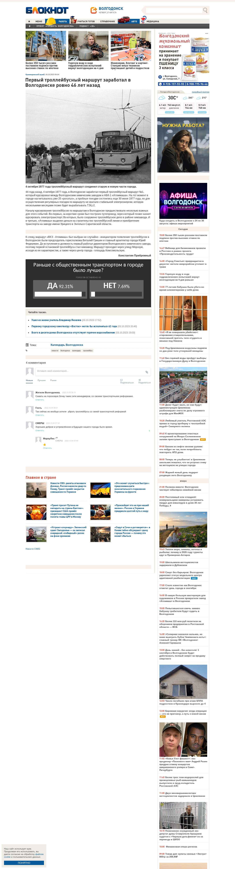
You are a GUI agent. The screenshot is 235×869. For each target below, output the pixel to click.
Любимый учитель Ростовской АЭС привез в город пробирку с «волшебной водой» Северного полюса (182, 423)
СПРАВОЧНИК (107, 21)
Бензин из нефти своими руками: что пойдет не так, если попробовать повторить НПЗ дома (181, 449)
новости (55, 351)
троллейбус (88, 351)
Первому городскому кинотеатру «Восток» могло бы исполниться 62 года (74, 326)
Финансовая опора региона (181, 846)
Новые (29, 380)
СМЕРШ (59, 440)
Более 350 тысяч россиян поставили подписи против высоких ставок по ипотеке (183, 238)
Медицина (153, 21)
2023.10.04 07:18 (52, 423)
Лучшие (42, 380)
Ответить (39, 399)
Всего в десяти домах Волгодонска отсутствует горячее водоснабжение (73, 332)
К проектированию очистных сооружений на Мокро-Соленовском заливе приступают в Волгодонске (180, 436)
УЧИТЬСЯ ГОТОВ (86, 21)
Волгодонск (65, 351)
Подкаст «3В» (87, 26)
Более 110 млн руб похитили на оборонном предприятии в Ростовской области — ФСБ (181, 624)
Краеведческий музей (35, 74)
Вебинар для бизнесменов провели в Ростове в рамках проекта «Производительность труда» (182, 251)
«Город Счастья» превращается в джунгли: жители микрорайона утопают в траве (183, 264)
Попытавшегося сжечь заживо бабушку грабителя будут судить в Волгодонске (179, 611)
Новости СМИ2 (33, 549)
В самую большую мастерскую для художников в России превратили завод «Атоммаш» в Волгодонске (182, 598)
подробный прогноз (200, 92)
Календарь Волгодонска (67, 344)
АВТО (134, 21)
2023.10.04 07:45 (71, 440)
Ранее (53, 380)
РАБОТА (63, 21)
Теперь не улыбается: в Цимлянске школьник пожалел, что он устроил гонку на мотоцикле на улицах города (182, 462)
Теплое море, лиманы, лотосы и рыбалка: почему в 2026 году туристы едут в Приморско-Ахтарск (181, 552)
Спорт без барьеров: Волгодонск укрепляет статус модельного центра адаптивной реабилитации (181, 575)
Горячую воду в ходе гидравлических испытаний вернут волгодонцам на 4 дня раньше (179, 277)
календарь (76, 351)
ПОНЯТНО (24, 862)
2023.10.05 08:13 (69, 392)
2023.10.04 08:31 (51, 407)
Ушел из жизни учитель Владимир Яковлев (56, 320)
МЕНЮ (38, 21)
